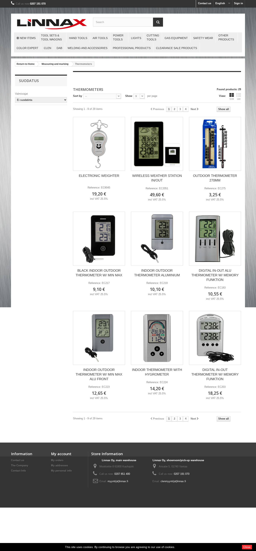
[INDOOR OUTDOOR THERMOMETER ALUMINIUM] (157, 239)
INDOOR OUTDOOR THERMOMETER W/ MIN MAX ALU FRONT (99, 374)
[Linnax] (52, 24)
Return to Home (26, 64)
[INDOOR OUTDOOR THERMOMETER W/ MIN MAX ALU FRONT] (99, 338)
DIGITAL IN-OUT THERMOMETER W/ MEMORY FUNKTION (215, 374)
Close (247, 547)
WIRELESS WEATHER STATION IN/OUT (157, 178)
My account (61, 453)
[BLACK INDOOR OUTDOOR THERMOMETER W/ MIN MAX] (99, 239)
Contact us (204, 3)
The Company (19, 465)
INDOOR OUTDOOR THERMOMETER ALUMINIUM (157, 273)
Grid (232, 99)
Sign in (238, 3)
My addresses (59, 465)
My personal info (61, 470)
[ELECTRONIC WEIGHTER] (99, 144)
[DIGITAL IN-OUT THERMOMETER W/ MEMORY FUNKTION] (215, 338)
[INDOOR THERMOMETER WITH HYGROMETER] (157, 338)
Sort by (77, 95)
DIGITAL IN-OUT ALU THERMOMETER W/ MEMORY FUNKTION (215, 275)
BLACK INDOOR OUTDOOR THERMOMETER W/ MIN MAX (99, 273)
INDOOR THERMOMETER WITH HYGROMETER (157, 372)
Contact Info (18, 470)
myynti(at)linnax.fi (118, 481)
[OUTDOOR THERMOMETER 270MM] (215, 144)
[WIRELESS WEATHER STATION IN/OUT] (157, 144)
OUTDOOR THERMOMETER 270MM (215, 178)
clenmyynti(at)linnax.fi (173, 481)
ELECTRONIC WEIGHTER (99, 176)
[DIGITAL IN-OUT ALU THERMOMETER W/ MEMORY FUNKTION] (215, 239)
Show (128, 95)
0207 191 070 (38, 3)
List (238, 99)
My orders (57, 460)
